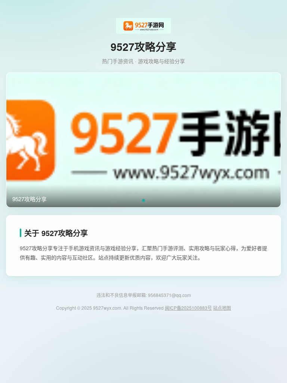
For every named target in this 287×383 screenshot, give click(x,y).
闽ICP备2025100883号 (188, 307)
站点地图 (222, 307)
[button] (143, 200)
